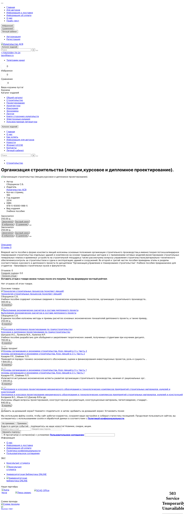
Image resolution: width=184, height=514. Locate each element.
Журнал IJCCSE (14, 145)
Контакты (11, 147)
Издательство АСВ (16, 189)
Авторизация (13, 36)
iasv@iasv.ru (7, 55)
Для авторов (13, 10)
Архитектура (13, 105)
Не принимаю (8, 423)
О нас (9, 18)
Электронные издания (18, 119)
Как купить (12, 137)
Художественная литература (21, 121)
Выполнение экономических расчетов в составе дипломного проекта (38, 313)
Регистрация (13, 39)
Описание (6, 244)
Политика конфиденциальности (23, 450)
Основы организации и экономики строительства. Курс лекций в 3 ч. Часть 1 (42, 372)
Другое (10, 113)
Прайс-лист (12, 20)
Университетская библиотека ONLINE (26, 474)
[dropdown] (2, 3)
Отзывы (6, 247)
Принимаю (22, 423)
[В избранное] (2, 308)
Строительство (14, 100)
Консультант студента (18, 463)
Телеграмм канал (15, 60)
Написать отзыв (9, 276)
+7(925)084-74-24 (10, 52)
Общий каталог (14, 97)
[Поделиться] (30, 236)
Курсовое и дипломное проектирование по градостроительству (35, 332)
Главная (10, 7)
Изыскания (12, 108)
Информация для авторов (20, 139)
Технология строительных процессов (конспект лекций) (31, 293)
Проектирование (15, 103)
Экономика (12, 111)
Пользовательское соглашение (23, 453)
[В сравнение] (5, 308)
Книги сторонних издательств (22, 116)
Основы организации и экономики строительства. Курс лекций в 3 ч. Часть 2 (43, 353)
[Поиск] (37, 50)
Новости (11, 142)
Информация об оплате (18, 15)
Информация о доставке (19, 12)
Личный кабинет (15, 150)
